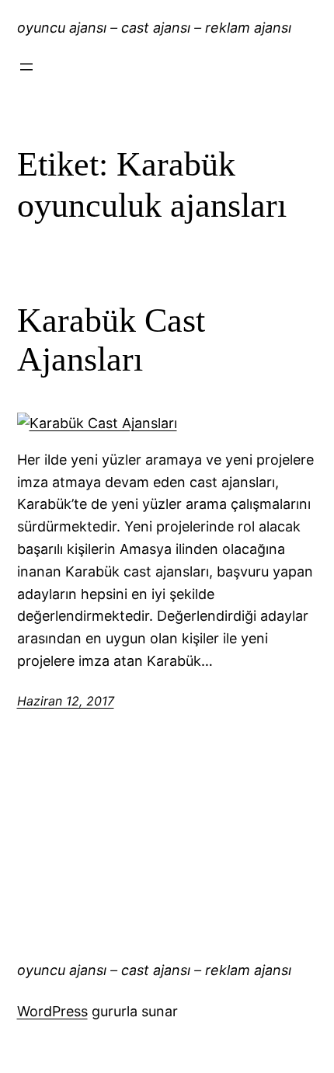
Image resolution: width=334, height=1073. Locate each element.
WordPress (52, 1011)
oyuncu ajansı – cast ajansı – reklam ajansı (154, 27)
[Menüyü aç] (26, 66)
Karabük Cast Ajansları (111, 340)
